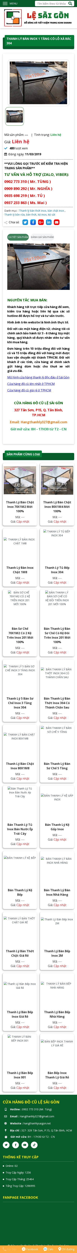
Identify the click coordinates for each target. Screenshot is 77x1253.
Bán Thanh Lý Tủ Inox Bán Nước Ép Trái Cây (20, 829)
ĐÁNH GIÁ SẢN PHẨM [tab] (42, 237)
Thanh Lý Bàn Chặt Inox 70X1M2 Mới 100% (20, 506)
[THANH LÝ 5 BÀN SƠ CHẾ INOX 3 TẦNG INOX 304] (20, 676)
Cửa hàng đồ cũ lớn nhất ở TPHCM (31, 384)
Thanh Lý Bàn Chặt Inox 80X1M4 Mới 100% (57, 506)
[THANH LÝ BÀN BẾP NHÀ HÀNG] (57, 990)
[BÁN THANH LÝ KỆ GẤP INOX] (57, 803)
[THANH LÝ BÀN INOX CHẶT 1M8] (20, 545)
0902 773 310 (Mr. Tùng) (37, 1109)
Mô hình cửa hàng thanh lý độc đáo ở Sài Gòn (38, 377)
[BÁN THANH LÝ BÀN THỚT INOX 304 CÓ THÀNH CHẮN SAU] (57, 676)
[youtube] (24, 1145)
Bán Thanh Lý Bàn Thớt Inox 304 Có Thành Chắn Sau (57, 702)
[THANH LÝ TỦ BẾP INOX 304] (57, 545)
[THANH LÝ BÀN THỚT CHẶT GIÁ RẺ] (20, 929)
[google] (41, 222)
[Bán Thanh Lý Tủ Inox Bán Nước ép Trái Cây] (20, 803)
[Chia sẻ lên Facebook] (33, 222)
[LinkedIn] (49, 222)
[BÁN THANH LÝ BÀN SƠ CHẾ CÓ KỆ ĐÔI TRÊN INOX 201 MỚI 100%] (57, 606)
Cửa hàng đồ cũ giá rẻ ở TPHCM (29, 390)
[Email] (56, 222)
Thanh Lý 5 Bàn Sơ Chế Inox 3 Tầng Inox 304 (20, 702)
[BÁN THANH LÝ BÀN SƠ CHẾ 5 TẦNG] (57, 742)
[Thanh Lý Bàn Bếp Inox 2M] (57, 929)
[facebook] (15, 1145)
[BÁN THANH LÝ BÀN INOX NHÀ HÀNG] (57, 868)
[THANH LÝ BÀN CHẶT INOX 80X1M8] (20, 742)
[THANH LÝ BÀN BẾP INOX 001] (20, 1051)
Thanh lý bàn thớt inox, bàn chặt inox (41, 210)
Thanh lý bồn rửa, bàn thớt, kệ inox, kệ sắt (29, 214)
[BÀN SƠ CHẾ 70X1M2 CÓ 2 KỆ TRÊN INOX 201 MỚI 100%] (20, 606)
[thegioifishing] (38, 17)
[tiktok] (34, 1145)
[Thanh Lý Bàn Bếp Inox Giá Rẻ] (20, 990)
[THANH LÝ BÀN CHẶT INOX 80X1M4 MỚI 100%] (57, 480)
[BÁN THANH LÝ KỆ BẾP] (20, 868)
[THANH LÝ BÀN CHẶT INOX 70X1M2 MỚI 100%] (20, 480)
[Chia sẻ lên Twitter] (25, 222)
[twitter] (6, 1145)
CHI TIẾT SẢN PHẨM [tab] (18, 237)
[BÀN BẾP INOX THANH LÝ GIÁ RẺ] (57, 1051)
